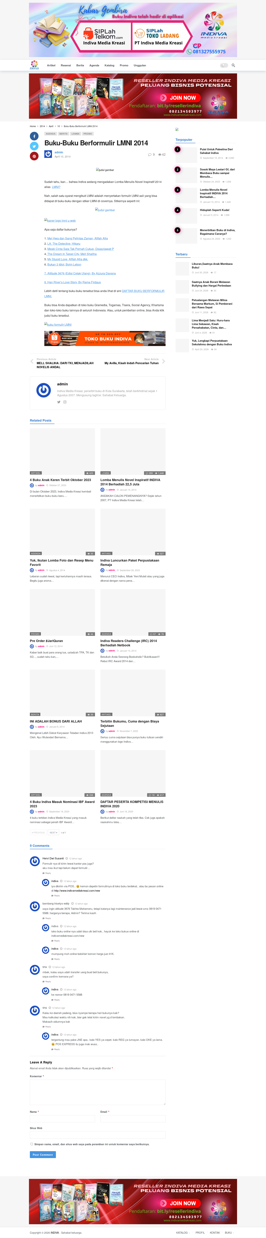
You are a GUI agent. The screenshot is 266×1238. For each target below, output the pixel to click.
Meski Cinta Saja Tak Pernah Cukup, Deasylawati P (80, 249)
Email (105, 1111)
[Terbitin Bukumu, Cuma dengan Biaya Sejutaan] (133, 693)
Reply (48, 873)
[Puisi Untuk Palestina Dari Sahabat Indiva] (186, 155)
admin (59, 152)
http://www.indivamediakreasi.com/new (77, 890)
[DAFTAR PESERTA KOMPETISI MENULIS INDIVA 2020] (133, 773)
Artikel (36, 472)
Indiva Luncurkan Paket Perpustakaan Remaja (129, 562)
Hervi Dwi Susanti (53, 858)
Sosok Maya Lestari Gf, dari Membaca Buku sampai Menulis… (217, 173)
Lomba (75, 133)
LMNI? (56, 187)
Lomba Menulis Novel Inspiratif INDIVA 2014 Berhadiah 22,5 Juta (130, 481)
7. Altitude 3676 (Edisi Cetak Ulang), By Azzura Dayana (80, 273)
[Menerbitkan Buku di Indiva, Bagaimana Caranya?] (186, 236)
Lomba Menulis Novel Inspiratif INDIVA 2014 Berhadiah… (213, 193)
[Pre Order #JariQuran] (62, 612)
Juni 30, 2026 (201, 272)
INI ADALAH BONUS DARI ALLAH (56, 721)
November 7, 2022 (129, 730)
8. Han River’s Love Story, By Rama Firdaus (72, 282)
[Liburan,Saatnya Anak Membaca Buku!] (182, 269)
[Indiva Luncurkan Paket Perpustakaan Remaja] (133, 532)
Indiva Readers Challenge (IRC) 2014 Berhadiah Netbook (128, 642)
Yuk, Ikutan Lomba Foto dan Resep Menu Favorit (61, 562)
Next (53, 832)
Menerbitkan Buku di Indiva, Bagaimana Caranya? (217, 232)
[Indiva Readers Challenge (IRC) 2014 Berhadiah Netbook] (133, 612)
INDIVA (55, 1232)
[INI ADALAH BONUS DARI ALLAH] (62, 693)
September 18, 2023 (59, 811)
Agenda (50, 133)
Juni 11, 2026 (201, 312)
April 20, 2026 (202, 349)
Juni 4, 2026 (201, 332)
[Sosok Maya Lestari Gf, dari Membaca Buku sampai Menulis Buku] (186, 175)
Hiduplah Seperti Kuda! (214, 210)
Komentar (37, 1076)
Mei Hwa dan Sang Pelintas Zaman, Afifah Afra (77, 238)
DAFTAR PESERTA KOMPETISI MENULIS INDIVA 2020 (131, 803)
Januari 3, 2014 (210, 214)
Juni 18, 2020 (126, 811)
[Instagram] (64, 402)
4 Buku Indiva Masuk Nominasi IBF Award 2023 (62, 803)
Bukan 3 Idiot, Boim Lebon (64, 264)
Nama (34, 1111)
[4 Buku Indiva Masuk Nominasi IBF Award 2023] (62, 773)
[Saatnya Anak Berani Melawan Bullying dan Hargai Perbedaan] (182, 287)
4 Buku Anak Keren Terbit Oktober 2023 (60, 479)
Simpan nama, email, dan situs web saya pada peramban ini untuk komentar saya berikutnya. (91, 1144)
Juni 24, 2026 (201, 290)
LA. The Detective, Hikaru (63, 243)
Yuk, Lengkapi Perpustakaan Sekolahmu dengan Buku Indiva (212, 342)
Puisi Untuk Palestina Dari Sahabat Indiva (216, 151)
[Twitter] (59, 402)
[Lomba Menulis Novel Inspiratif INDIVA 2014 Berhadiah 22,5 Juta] (133, 451)
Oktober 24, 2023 (211, 181)
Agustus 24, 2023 (211, 238)
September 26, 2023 (130, 570)
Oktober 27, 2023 (57, 485)
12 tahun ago (75, 858)
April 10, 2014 (63, 156)
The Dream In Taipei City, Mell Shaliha (72, 254)
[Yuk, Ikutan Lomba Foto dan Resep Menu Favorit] (62, 532)
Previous (39, 832)
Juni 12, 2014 (56, 646)
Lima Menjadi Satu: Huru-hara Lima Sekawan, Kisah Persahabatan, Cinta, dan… (211, 324)
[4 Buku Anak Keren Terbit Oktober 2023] (62, 451)
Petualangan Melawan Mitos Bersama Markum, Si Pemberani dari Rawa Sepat (212, 303)
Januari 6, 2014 (57, 726)
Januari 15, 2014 (128, 489)
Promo (88, 133)
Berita (63, 133)
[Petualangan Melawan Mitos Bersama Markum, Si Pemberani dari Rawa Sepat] (182, 305)
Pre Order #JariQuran (46, 640)
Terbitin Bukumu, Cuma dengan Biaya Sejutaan (129, 723)
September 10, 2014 (213, 157)
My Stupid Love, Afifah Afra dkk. (67, 259)
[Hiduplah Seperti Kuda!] (186, 216)
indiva (54, 881)
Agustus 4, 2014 (57, 570)
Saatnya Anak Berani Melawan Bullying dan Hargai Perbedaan (211, 283)
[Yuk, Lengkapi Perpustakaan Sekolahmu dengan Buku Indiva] (182, 345)
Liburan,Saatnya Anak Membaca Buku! (212, 265)
